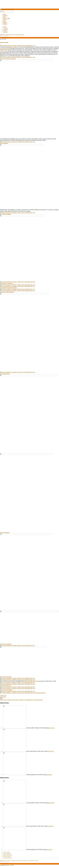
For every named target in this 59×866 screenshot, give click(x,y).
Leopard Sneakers (40, 693)
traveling (21, 700)
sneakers (14, 47)
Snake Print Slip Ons (5, 685)
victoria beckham (38, 700)
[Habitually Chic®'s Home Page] (6, 9)
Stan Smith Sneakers (6, 644)
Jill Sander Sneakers (5, 214)
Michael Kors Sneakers (6, 283)
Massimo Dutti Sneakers (7, 292)
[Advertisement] (29, 4)
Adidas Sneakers (4, 532)
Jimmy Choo (3, 51)
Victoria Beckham (5, 48)
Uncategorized (28, 700)
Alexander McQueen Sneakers (8, 287)
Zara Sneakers (4, 143)
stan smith (15, 700)
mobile (3, 865)
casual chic (3, 700)
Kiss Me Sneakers (5, 373)
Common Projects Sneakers (8, 58)
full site (10, 865)
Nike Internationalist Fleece (31, 681)
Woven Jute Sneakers (6, 690)
